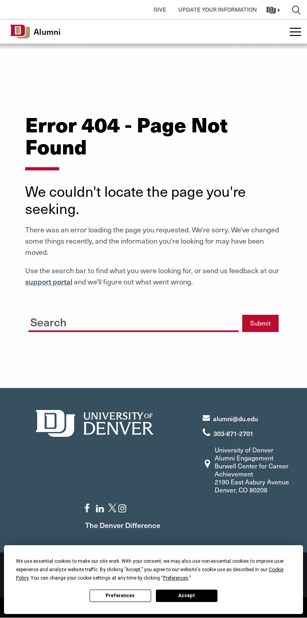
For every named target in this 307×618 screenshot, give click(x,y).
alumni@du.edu (235, 418)
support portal (48, 281)
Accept (186, 595)
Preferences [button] (175, 578)
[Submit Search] (225, 320)
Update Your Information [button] (217, 9)
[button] (274, 9)
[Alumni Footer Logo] (95, 422)
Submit (260, 323)
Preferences (120, 595)
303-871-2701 (233, 433)
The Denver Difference (122, 525)
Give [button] (160, 9)
